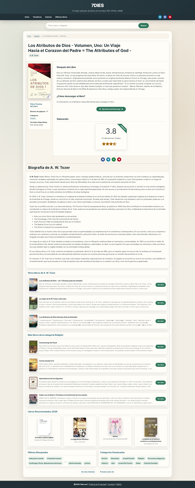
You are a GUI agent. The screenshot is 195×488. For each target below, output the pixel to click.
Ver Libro (160, 285)
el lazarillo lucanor (54, 458)
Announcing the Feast (48, 343)
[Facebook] (165, 17)
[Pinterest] (170, 17)
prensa (87, 463)
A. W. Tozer (34, 55)
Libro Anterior (89, 472)
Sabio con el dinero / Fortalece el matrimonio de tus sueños (63, 395)
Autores (48, 17)
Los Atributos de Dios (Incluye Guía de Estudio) (58, 317)
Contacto (111, 484)
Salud (138, 463)
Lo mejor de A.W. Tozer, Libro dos (52, 299)
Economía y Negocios (156, 458)
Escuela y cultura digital (44, 437)
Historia (105, 463)
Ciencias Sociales (151, 463)
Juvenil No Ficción (125, 463)
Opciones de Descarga (111, 109)
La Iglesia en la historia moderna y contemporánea (150, 440)
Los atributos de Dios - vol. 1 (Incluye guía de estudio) (60, 281)
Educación (115, 458)
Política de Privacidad (97, 484)
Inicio (27, 17)
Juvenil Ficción (128, 458)
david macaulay (75, 463)
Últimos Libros (61, 17)
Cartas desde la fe (46, 361)
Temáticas (37, 17)
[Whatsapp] (114, 159)
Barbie (115, 436)
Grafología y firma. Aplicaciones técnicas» (45, 463)
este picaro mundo (36, 458)
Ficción (104, 458)
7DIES (97, 5)
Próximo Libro (106, 472)
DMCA (118, 484)
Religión (37, 36)
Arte (113, 463)
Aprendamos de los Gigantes (51, 378)
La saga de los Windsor (80, 439)
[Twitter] (160, 17)
